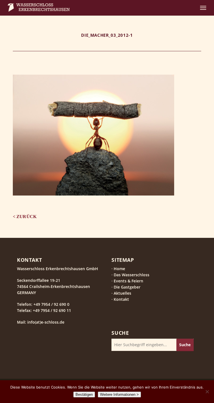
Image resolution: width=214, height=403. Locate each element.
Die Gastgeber (127, 287)
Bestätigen (84, 394)
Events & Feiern (128, 281)
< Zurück (25, 216)
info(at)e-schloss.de (45, 322)
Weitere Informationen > (119, 394)
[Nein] (207, 391)
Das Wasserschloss (131, 274)
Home (119, 268)
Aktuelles (122, 293)
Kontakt (121, 299)
